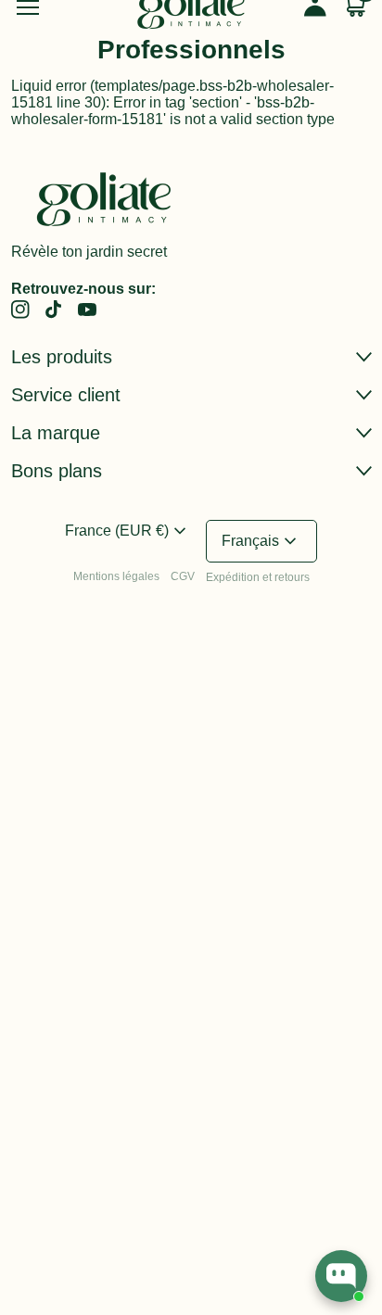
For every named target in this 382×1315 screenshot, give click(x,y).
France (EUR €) (128, 531)
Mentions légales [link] (116, 576)
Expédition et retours (258, 577)
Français (261, 541)
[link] (20, 309)
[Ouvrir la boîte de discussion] (341, 1276)
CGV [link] (183, 576)
